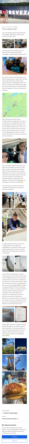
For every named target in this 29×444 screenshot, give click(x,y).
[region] (14, 433)
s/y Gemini (15, 26)
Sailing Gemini (10, 2)
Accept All (14, 436)
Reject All (14, 440)
